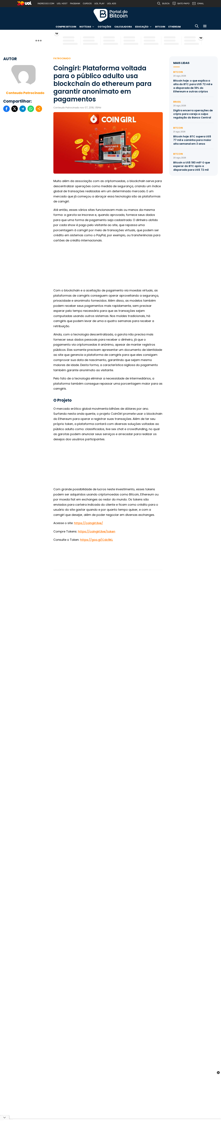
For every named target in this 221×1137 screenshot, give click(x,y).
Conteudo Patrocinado (25, 93)
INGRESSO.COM (46, 3)
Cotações (104, 26)
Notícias (85, 26)
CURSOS (87, 3)
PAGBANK (75, 3)
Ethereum (174, 26)
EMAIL (200, 3)
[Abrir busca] (196, 26)
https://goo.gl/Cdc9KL (96, 540)
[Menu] (205, 26)
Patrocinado (62, 58)
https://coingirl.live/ (88, 523)
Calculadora (123, 26)
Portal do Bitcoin (110, 15)
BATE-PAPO (183, 3)
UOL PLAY (99, 3)
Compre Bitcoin (66, 26)
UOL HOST (62, 3)
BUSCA (166, 3)
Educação (142, 26)
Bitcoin (160, 26)
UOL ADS (111, 3)
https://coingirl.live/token (96, 531)
